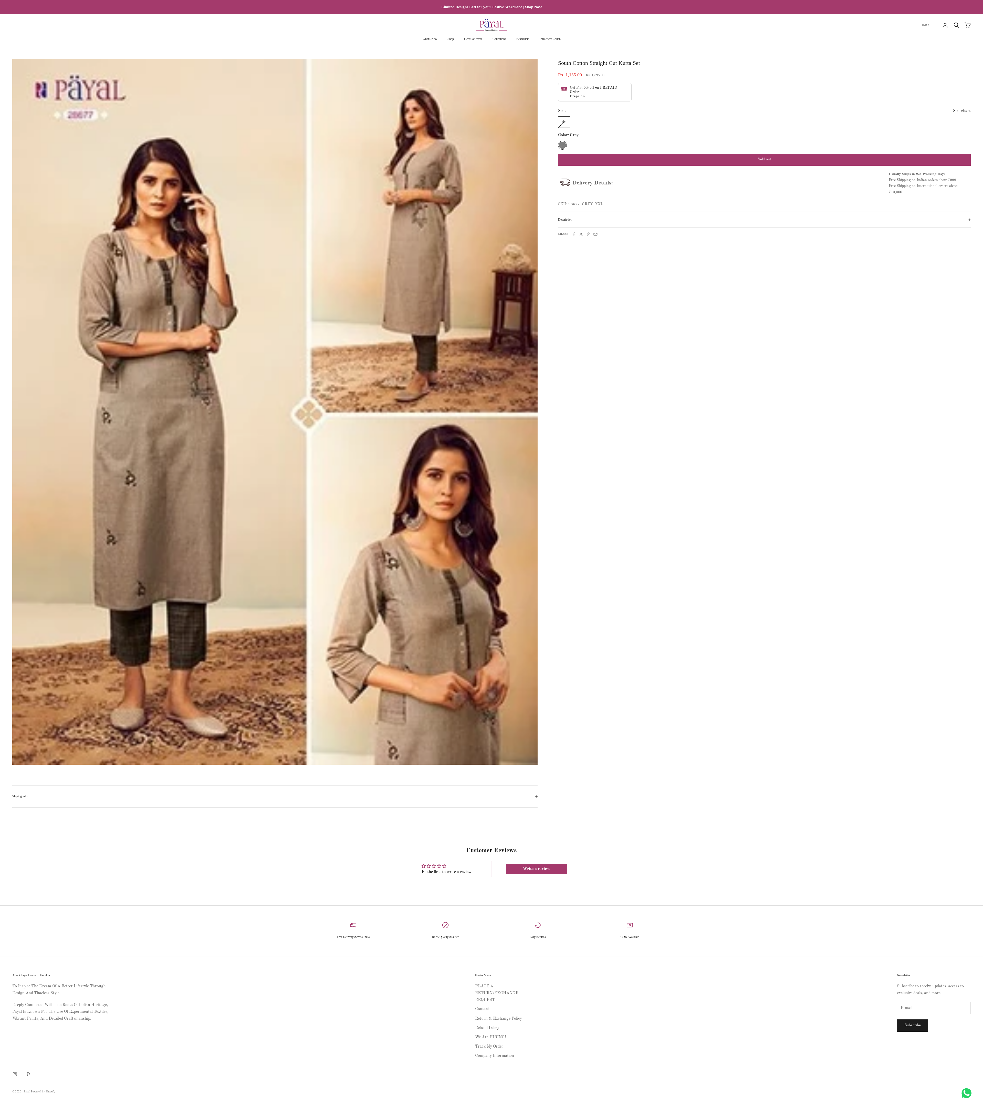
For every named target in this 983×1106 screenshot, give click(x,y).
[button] (92, 1058)
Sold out (764, 159)
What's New (429, 39)
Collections (499, 39)
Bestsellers (522, 39)
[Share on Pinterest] (588, 234)
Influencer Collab (550, 39)
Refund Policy (487, 1028)
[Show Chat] (967, 1093)
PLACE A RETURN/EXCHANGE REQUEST (496, 993)
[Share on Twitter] (581, 234)
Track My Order (489, 1047)
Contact (482, 1009)
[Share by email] (595, 234)
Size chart (962, 111)
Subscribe (912, 1025)
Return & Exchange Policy (498, 1019)
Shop (450, 39)
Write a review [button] (536, 869)
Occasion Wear (473, 39)
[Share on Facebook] (574, 234)
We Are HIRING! (490, 1037)
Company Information (494, 1056)
